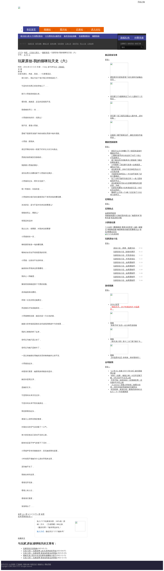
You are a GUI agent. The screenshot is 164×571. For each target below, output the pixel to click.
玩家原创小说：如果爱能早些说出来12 (128, 262)
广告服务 (19, 564)
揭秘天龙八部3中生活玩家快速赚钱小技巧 (39, 555)
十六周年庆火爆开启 (53, 36)
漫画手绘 (76, 44)
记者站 (79, 29)
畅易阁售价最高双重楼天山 (128, 229)
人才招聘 (12, 564)
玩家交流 (31, 44)
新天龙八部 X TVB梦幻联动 (31, 36)
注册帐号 (123, 43)
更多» (107, 60)
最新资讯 (45, 53)
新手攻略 (38, 44)
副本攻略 (53, 44)
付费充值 (139, 37)
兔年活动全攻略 (70, 36)
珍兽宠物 (61, 44)
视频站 (47, 29)
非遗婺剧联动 (84, 36)
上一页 (24, 514)
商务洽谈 (26, 564)
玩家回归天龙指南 (30, 549)
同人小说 (83, 44)
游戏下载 (138, 43)
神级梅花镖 (111, 229)
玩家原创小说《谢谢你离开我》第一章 (128, 252)
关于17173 (4, 564)
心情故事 (90, 44)
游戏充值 (131, 43)
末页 (42, 514)
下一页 (37, 514)
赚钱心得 (46, 44)
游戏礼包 (125, 37)
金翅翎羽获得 (110, 213)
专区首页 (31, 29)
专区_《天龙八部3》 (32, 53)
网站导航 (48, 564)
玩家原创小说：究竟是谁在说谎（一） (128, 259)
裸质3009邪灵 (127, 227)
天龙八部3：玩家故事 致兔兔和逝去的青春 (40, 553)
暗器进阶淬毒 (116, 218)
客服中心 (41, 564)
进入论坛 (95, 29)
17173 (20, 53)
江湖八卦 (68, 44)
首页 (20, 514)
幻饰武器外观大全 (123, 215)
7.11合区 (108, 227)
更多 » (107, 367)
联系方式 (33, 564)
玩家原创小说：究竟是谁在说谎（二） (128, 255)
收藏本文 (21, 538)
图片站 (63, 29)
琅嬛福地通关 (110, 215)
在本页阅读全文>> (25, 517)
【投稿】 (61, 67)
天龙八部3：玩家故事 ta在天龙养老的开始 (39, 551)
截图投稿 (95, 36)
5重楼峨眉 (117, 227)
